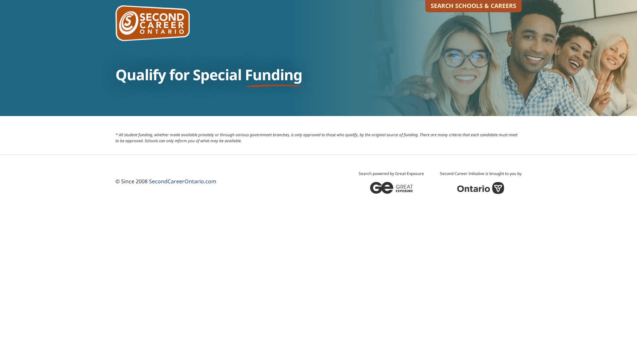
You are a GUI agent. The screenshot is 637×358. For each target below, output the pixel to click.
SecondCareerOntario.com (182, 181)
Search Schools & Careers (473, 6)
